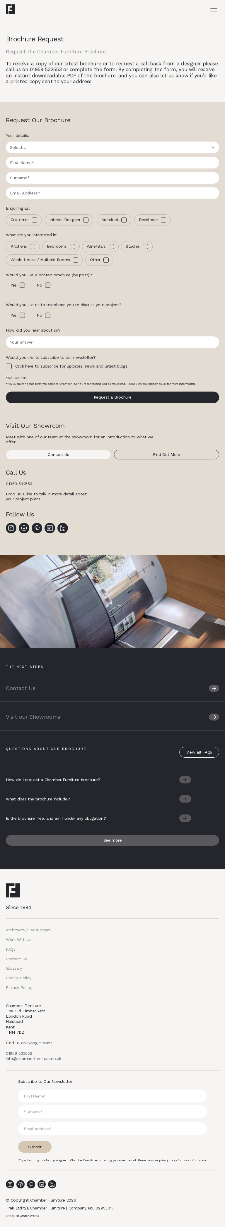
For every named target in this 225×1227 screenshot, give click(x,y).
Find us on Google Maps (29, 1042)
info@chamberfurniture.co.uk (33, 1058)
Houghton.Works (27, 1215)
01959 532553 (19, 483)
